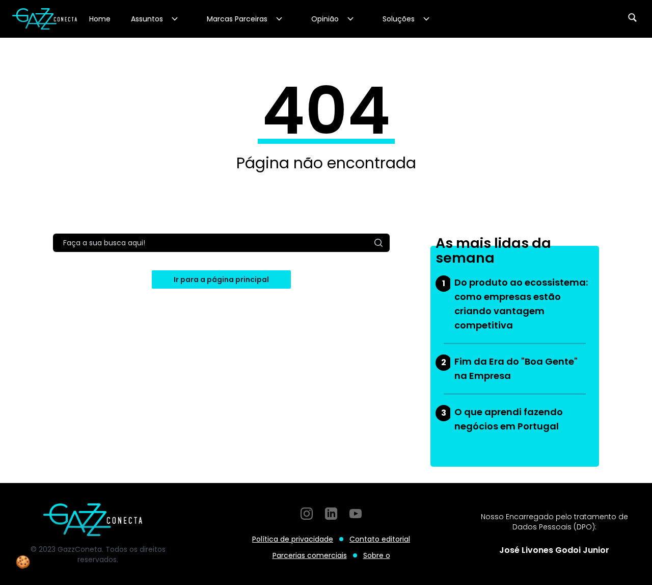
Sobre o (376, 555)
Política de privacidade (292, 539)
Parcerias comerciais (310, 555)
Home (100, 19)
